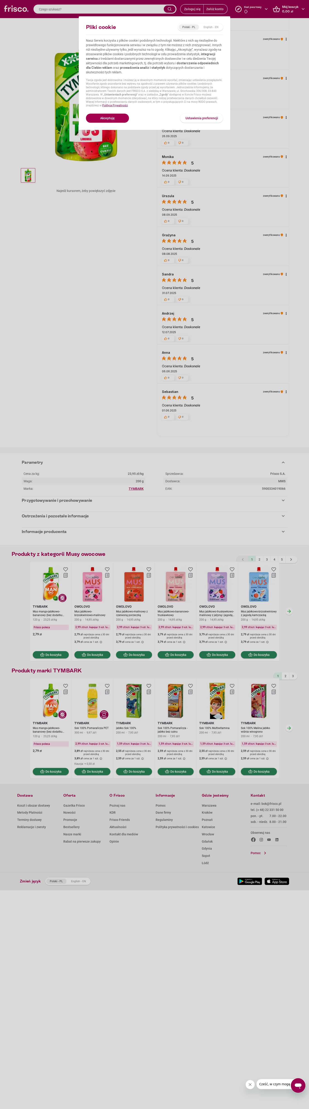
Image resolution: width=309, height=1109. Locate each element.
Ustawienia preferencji (201, 118)
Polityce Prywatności (115, 105)
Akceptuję (107, 118)
